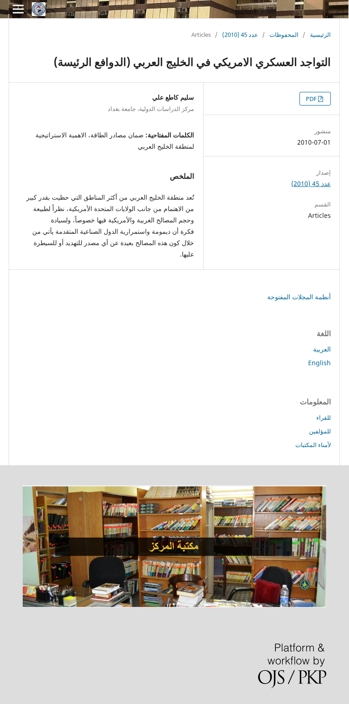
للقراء (323, 417)
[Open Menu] (18, 9)
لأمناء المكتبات (313, 445)
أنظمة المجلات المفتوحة (299, 296)
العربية (322, 349)
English (319, 362)
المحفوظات (284, 34)
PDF (312, 99)
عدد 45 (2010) (240, 34)
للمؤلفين (320, 431)
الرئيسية (320, 34)
